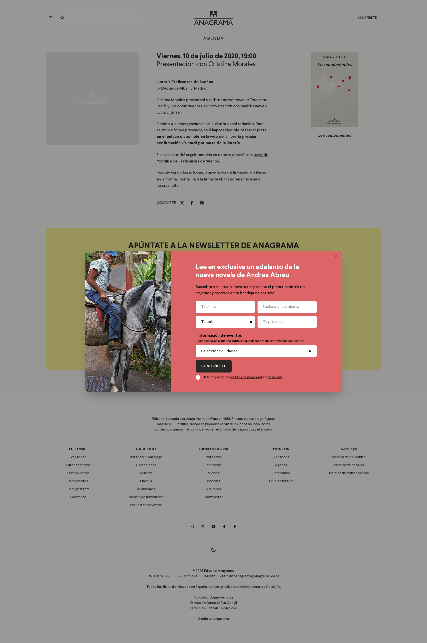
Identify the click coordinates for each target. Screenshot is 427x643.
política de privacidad (246, 377)
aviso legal (275, 377)
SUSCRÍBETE (213, 366)
